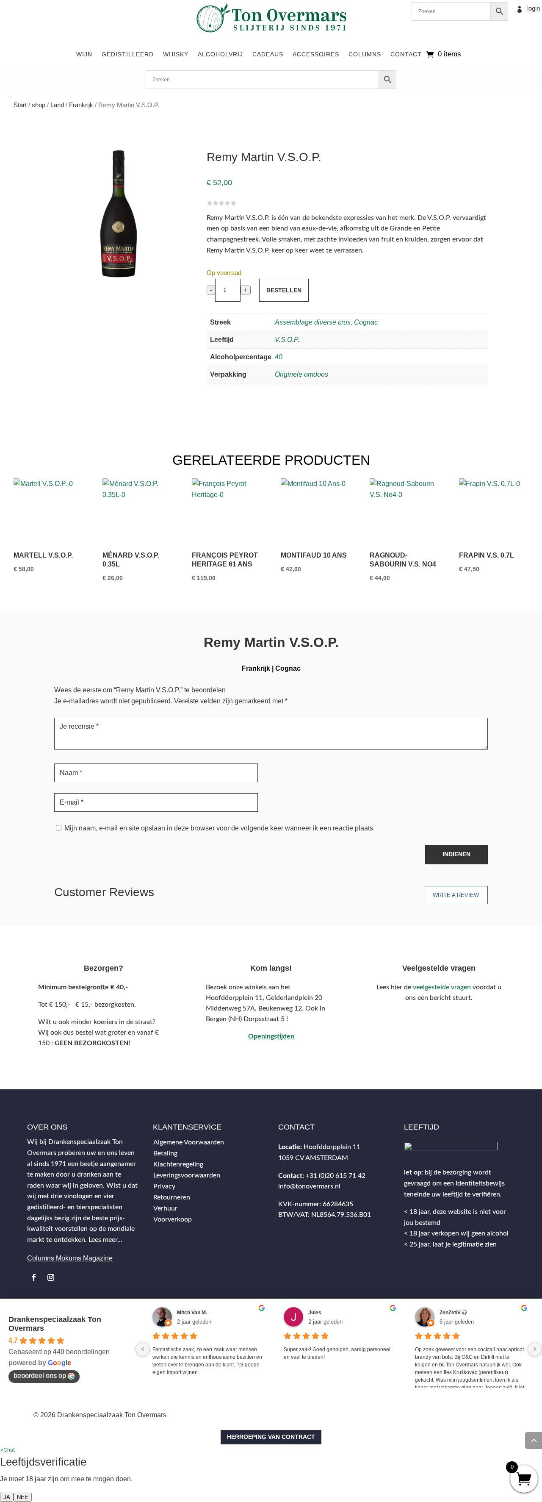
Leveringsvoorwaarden (186, 1175)
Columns (364, 54)
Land (57, 105)
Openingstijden (271, 1036)
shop (38, 105)
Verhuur (165, 1208)
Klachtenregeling (178, 1164)
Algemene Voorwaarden (188, 1142)
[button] (7, 1449)
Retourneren (171, 1197)
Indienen (456, 854)
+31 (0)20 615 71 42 (335, 1175)
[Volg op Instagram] (51, 1277)
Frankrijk (81, 105)
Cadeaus (267, 54)
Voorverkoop (172, 1219)
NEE (22, 1497)
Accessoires (316, 54)
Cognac (366, 322)
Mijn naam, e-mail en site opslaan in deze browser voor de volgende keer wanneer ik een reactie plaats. (219, 828)
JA (6, 1497)
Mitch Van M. (192, 1313)
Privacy (164, 1186)
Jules (314, 1313)
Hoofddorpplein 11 (332, 1147)
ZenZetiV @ (453, 1313)
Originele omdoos (301, 374)
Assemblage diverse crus (313, 322)
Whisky (175, 54)
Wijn (84, 54)
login (533, 8)
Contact (406, 54)
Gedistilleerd (128, 54)
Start (20, 105)
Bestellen (283, 290)
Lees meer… (105, 1239)
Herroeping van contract (271, 1436)
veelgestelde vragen (442, 987)
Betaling (165, 1153)
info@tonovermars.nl (309, 1186)
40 (278, 357)
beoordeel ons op (40, 1375)
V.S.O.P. (287, 339)
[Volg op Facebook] (34, 1277)
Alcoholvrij (220, 54)
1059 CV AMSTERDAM (313, 1158)
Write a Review (456, 895)
